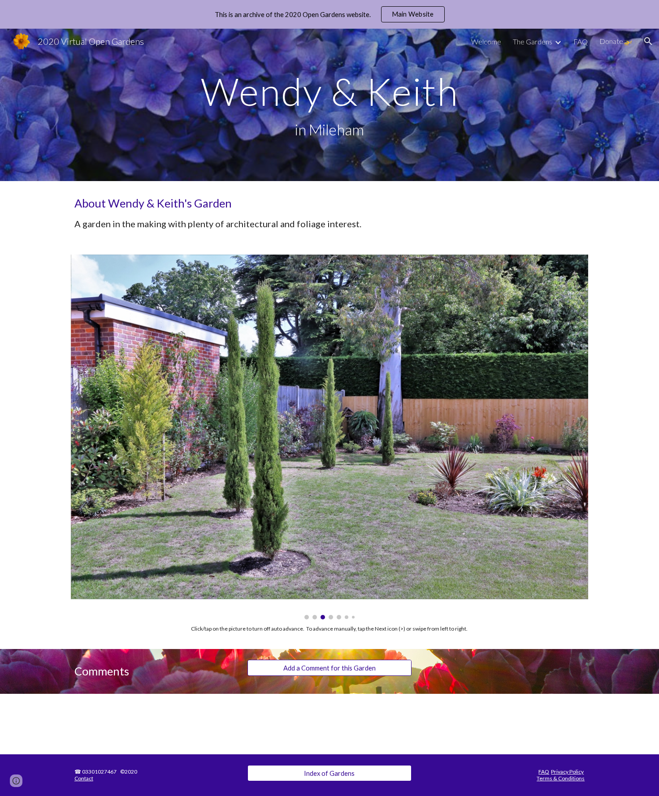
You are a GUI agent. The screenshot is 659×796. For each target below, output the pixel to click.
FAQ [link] (580, 41)
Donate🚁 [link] (615, 41)
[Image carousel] (329, 437)
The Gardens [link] (532, 41)
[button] (648, 41)
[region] (329, 14)
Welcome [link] (486, 41)
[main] (329, 105)
